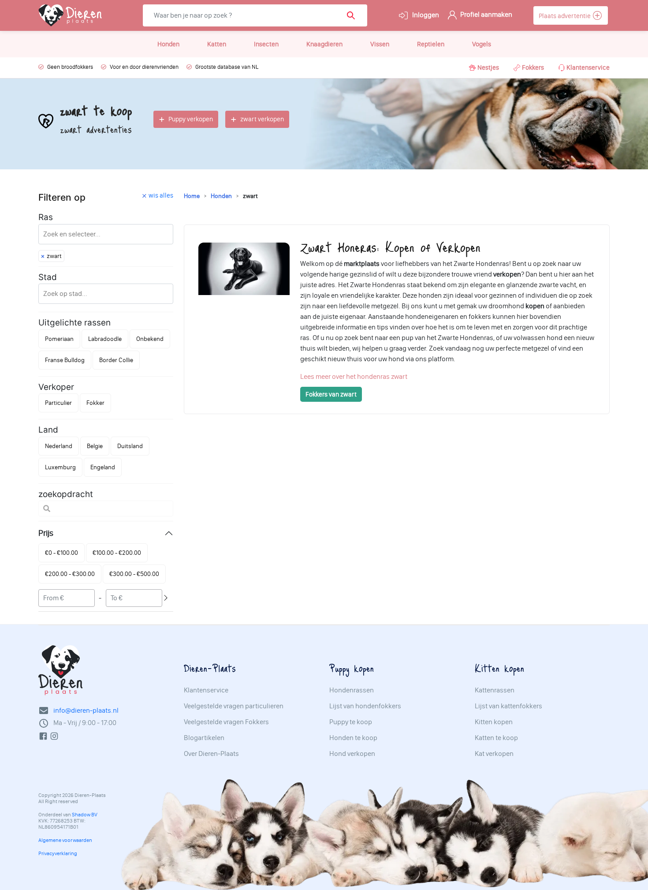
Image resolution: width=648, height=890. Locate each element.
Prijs (45, 533)
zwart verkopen (262, 119)
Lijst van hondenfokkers (365, 706)
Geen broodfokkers (70, 67)
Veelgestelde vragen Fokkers (226, 721)
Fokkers (533, 67)
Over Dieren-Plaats (211, 753)
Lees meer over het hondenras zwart (353, 376)
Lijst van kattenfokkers (508, 706)
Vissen (379, 44)
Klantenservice (588, 67)
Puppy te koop (350, 721)
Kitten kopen (494, 721)
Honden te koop (353, 737)
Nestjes (488, 67)
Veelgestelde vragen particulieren (233, 706)
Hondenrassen (351, 690)
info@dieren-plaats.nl (86, 710)
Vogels (481, 44)
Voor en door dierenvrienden (144, 67)
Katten (216, 44)
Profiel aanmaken (485, 14)
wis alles (161, 195)
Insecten (266, 44)
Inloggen (425, 15)
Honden (168, 44)
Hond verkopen (352, 753)
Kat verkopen (494, 753)
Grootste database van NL (226, 67)
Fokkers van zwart (331, 394)
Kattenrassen (494, 690)
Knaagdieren (324, 44)
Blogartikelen (204, 737)
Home (192, 196)
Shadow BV (84, 814)
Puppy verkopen (190, 119)
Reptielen (430, 44)
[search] (353, 15)
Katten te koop (496, 737)
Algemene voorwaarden (65, 840)
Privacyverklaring (57, 853)
